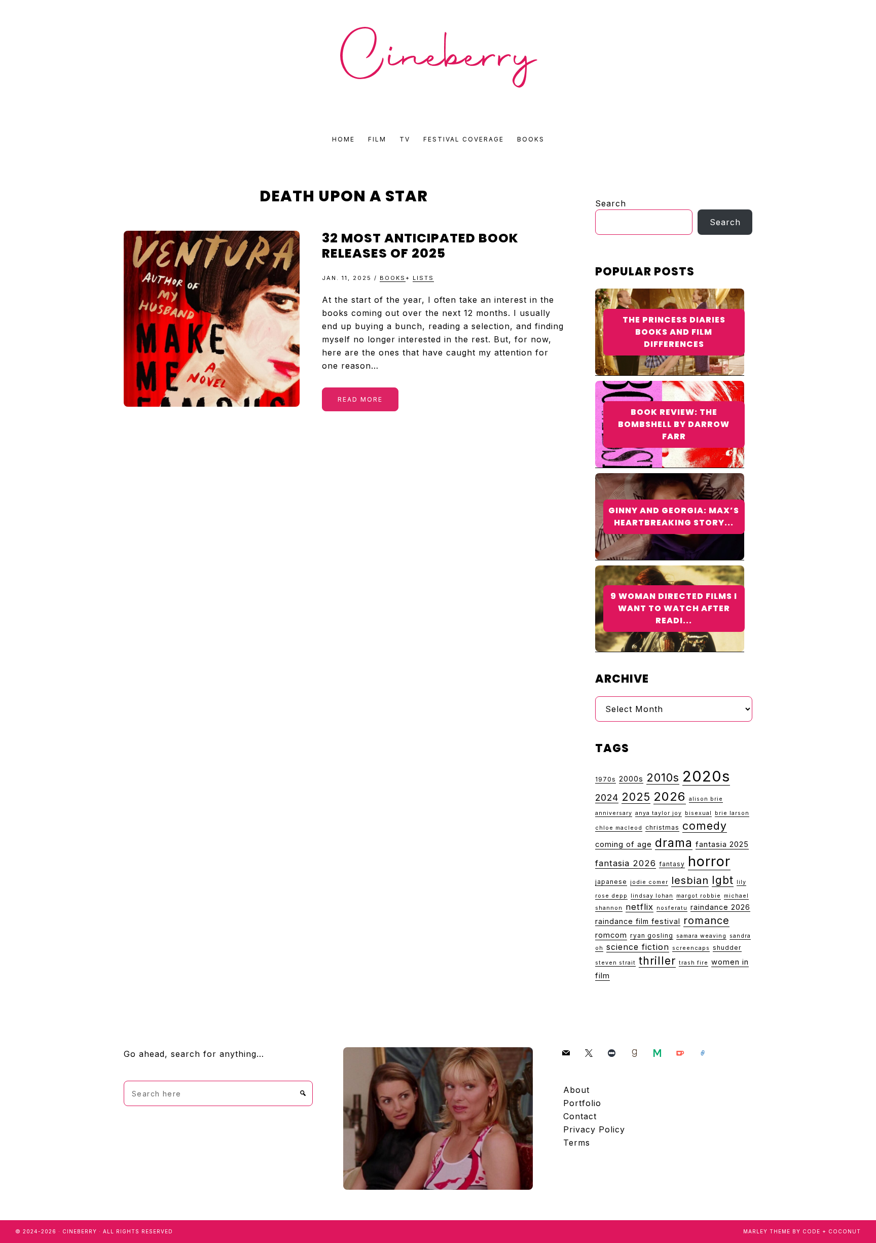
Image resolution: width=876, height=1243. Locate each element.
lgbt (723, 879)
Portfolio (582, 1103)
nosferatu (671, 908)
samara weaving (701, 936)
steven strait (615, 963)
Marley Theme (766, 1231)
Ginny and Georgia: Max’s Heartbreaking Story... (673, 516)
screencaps (691, 948)
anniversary (613, 813)
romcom (611, 935)
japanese (611, 881)
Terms (576, 1143)
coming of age (623, 844)
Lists (423, 277)
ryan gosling (651, 935)
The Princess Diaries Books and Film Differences (674, 332)
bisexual (698, 813)
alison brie (706, 799)
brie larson (732, 813)
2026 (669, 796)
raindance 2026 (720, 907)
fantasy (672, 864)
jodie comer (649, 882)
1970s (605, 779)
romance (706, 920)
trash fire (693, 963)
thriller (657, 960)
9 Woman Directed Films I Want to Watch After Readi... (673, 608)
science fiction (637, 947)
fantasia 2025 (722, 844)
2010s (662, 777)
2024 (606, 797)
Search (610, 203)
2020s (706, 776)
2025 (636, 796)
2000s (631, 778)
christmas (662, 827)
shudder (727, 947)
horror (709, 861)
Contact (580, 1116)
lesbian (690, 880)
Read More (360, 399)
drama (673, 842)
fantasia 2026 (625, 863)
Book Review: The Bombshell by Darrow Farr (673, 424)
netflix (639, 907)
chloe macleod (618, 828)
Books (393, 277)
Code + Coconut (831, 1231)
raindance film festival (637, 921)
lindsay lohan (652, 896)
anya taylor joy (658, 813)
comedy (704, 825)
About (576, 1090)
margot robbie (698, 896)
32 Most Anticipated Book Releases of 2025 (420, 245)
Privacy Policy (594, 1129)
